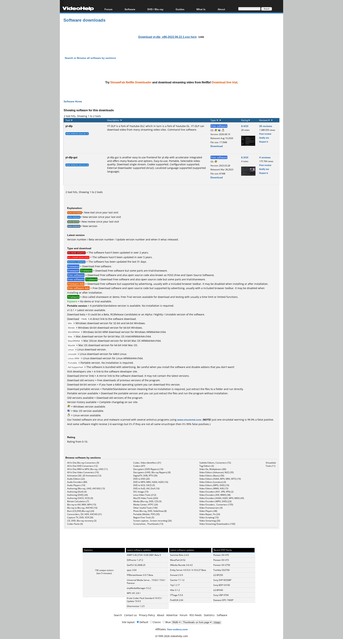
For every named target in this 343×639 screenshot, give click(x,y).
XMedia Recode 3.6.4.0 (181, 565)
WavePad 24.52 (177, 560)
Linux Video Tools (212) (144, 494)
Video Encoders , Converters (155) (216, 504)
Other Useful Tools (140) (145, 507)
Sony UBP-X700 (221, 595)
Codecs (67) (139, 465)
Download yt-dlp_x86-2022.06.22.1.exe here (167, 37)
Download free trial (224, 82)
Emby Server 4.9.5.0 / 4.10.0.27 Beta (188, 570)
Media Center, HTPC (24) (145, 504)
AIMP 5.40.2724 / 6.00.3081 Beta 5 (144, 555)
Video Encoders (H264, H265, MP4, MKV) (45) (221, 498)
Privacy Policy (147, 615)
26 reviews (265, 126)
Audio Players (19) (76, 485)
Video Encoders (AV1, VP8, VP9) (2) (216, 491)
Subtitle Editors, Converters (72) (215, 462)
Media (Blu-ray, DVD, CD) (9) (147, 501)
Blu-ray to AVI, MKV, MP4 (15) (81, 504)
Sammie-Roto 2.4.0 (179, 555)
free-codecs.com (177, 629)
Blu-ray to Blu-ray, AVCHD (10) (82, 507)
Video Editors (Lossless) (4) (212, 482)
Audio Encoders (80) (77, 482)
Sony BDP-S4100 (221, 585)
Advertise (172, 615)
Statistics (209, 615)
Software (130, 9)
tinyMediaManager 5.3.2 (139, 588)
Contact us (130, 615)
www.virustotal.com (189, 419)
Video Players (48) (208, 511)
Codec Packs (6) (75, 523)
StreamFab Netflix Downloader (130, 82)
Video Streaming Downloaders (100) (217, 523)
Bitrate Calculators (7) (78, 501)
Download (216, 146)
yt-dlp (69, 126)
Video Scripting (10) (209, 517)
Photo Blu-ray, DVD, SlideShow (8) (150, 511)
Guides (180, 9)
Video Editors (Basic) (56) (211, 475)
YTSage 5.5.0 (176, 595)
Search (118, 615)
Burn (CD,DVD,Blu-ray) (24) (80, 511)
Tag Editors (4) (206, 465)
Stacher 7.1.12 (177, 580)
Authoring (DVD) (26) (77, 494)
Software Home (73, 101)
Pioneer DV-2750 (221, 565)
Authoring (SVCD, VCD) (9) (80, 498)
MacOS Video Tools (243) (145, 498)
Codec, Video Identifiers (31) (147, 462)
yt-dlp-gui (71, 157)
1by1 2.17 (175, 585)
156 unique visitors (104, 570)
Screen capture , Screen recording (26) (152, 520)
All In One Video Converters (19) (83, 472)
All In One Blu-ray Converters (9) (83, 462)
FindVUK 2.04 (176, 600)
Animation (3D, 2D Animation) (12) (84, 475)
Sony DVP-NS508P (222, 580)
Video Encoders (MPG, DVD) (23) (215, 501)
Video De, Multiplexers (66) (212, 469)
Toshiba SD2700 (221, 570)
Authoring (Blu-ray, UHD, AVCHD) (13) (86, 488)
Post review (265, 133)
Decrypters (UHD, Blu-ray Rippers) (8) (152, 472)
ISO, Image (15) (140, 491)
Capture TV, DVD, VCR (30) (80, 517)
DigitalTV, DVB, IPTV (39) (145, 475)
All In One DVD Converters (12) (82, 465)
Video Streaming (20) (209, 520)
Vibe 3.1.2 (175, 590)
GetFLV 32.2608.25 (136, 565)
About (160, 615)
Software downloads (84, 20)
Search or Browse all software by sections (90, 58)
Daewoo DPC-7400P (223, 600)
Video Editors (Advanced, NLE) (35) (216, 472)
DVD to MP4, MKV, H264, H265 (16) (150, 482)
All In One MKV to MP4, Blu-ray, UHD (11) (87, 469)
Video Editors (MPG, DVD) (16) (214, 485)
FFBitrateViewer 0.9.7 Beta (140, 575)
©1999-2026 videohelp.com (171, 636)
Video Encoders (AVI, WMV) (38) (215, 494)
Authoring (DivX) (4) (77, 491)
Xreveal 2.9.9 (176, 575)
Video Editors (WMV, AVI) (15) (213, 488)
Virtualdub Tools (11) (271, 464)
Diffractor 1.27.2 (135, 560)
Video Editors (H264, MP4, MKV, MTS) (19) (220, 478)
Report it (263, 141)
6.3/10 (244, 157)
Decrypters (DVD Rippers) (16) (148, 469)
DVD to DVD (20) (141, 478)
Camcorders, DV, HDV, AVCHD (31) (84, 514)
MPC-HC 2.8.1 (134, 593)
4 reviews (265, 157)
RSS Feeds (196, 615)
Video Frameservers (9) (211, 507)
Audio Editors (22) (76, 478)
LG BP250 (218, 575)
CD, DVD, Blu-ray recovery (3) (81, 520)
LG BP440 (218, 590)
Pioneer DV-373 (221, 560)
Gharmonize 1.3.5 (136, 606)
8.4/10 (244, 126)
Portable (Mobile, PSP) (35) (146, 514)
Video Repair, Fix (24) (209, 514)
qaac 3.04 (131, 570)
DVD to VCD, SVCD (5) (144, 485)
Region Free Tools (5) (143, 517)
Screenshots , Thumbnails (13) (148, 523)
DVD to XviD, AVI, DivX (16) (146, 488)
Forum (108, 9)
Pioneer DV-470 (221, 555)
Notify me (264, 137)
